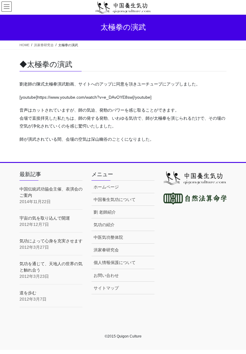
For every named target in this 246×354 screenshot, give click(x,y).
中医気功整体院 (108, 237)
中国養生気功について (115, 199)
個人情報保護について (115, 262)
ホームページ (106, 186)
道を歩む (28, 292)
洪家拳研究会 (106, 250)
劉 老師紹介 (105, 212)
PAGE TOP (234, 338)
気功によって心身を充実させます (51, 240)
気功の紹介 (104, 224)
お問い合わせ (106, 275)
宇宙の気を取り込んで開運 (45, 218)
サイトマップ (106, 288)
